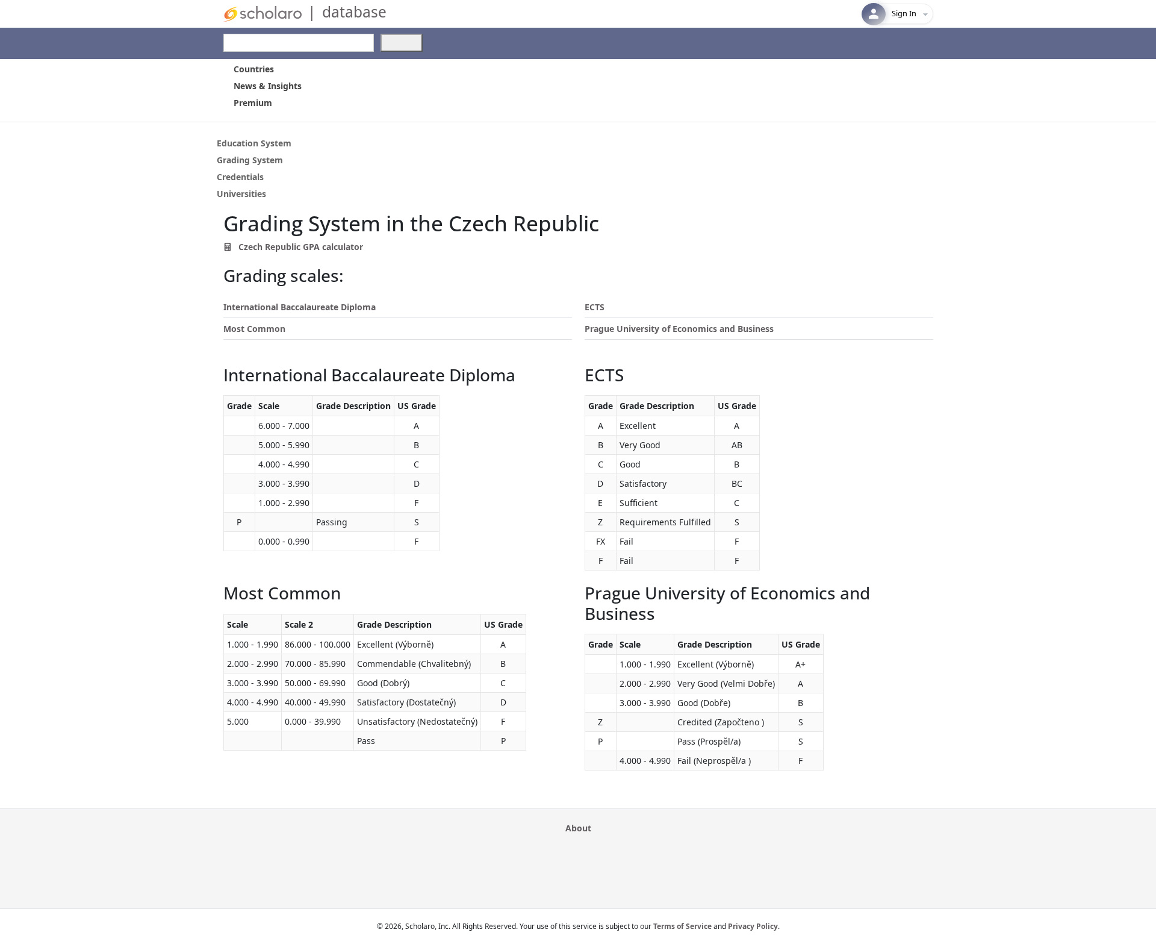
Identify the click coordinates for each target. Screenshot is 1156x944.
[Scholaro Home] (262, 13)
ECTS (594, 307)
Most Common (254, 328)
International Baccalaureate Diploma (299, 307)
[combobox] (298, 43)
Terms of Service (682, 926)
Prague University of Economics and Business (679, 328)
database (354, 12)
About (578, 828)
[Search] (402, 43)
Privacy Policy (753, 926)
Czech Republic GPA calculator (299, 246)
